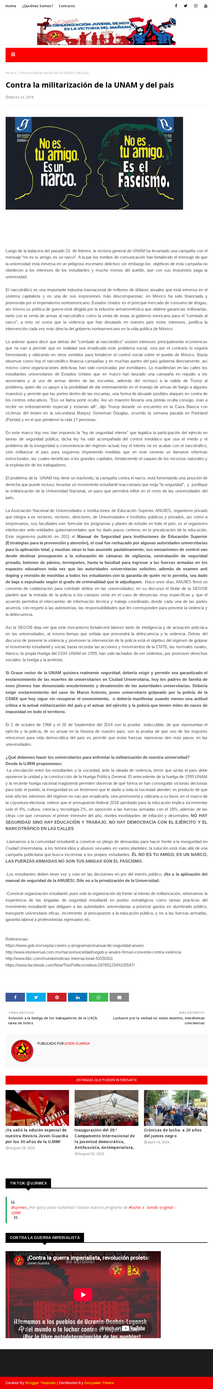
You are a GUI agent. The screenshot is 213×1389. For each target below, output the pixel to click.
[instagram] (195, 6)
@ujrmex (19, 1207)
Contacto (67, 5)
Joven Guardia (77, 1043)
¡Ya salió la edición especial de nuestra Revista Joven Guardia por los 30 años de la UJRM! (37, 1136)
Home (11, 5)
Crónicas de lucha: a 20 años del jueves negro (173, 1133)
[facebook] (176, 6)
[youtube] (204, 6)
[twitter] (185, 6)
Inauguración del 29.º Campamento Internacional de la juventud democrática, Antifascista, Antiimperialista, (105, 1139)
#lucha (135, 1207)
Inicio (10, 72)
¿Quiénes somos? (37, 5)
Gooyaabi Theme (99, 1383)
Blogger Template (41, 1383)
